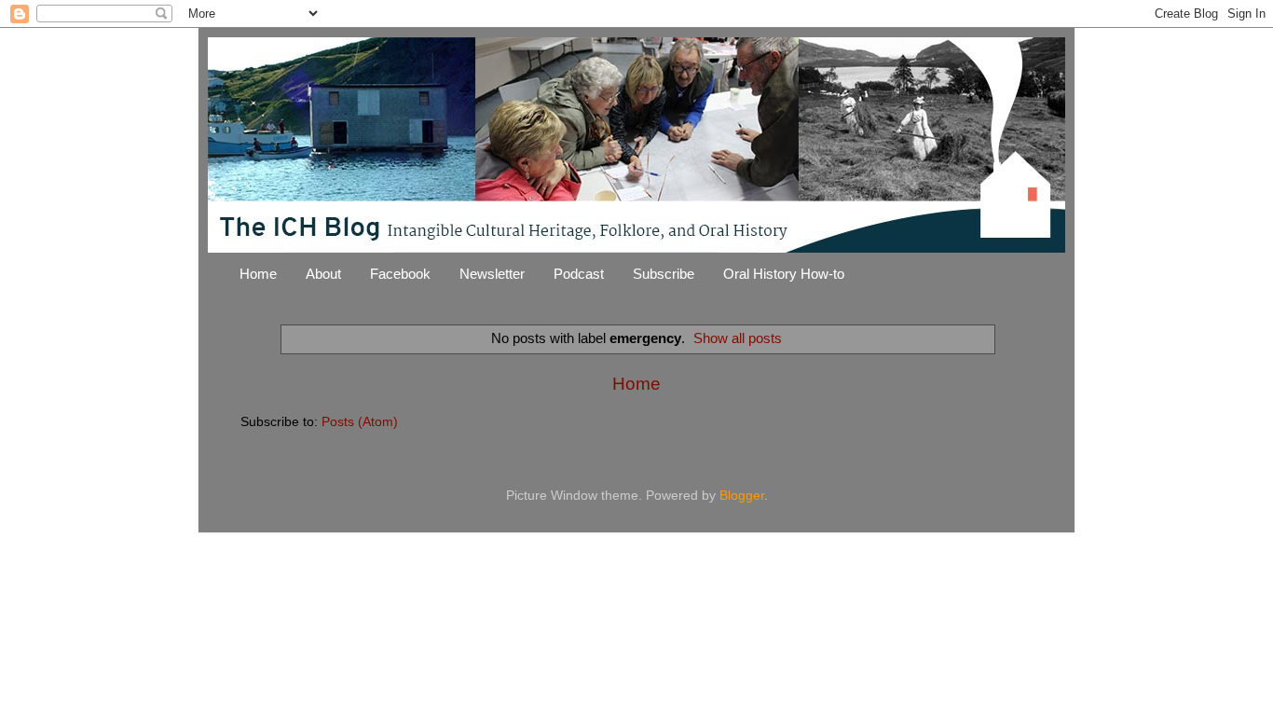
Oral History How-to (783, 274)
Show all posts (737, 338)
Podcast (579, 274)
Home (258, 274)
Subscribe (663, 274)
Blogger (741, 496)
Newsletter (492, 274)
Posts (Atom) (360, 422)
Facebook (400, 274)
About (323, 274)
